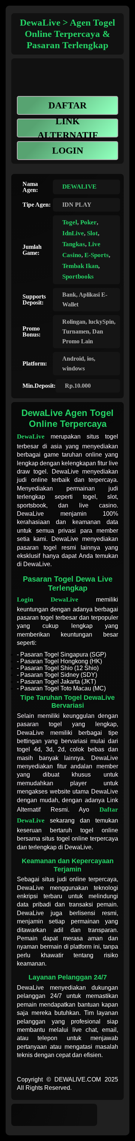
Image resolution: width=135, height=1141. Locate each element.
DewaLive (31, 436)
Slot (92, 233)
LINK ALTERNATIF (68, 128)
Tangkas (73, 244)
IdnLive (73, 233)
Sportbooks (78, 276)
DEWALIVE (79, 186)
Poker (88, 222)
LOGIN (67, 150)
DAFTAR (67, 105)
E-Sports (96, 255)
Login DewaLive (47, 599)
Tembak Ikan (80, 266)
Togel (69, 222)
